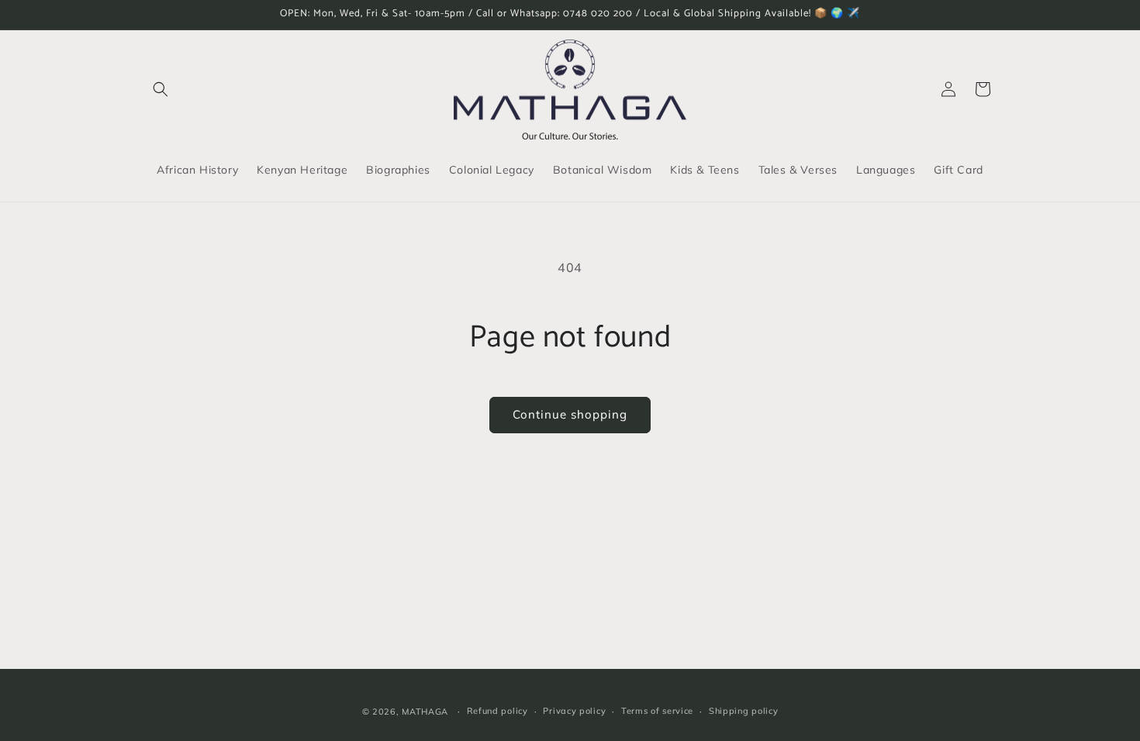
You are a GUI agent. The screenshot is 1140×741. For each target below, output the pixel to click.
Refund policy (497, 710)
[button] (160, 89)
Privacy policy (574, 710)
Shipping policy (744, 710)
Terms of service (657, 710)
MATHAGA (425, 711)
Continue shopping (570, 414)
